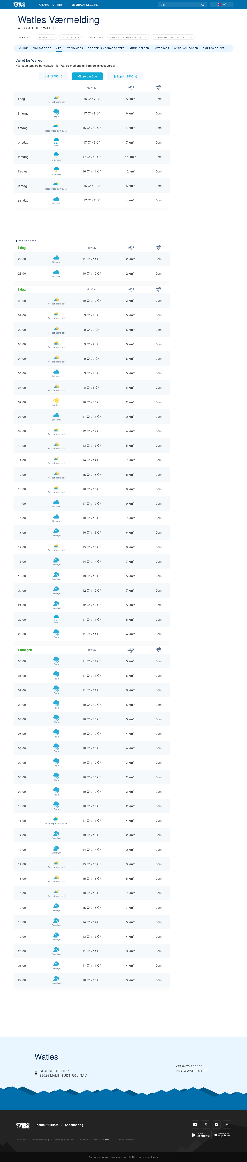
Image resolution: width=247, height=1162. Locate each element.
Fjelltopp (125, 76)
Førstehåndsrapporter (106, 48)
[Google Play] (201, 1135)
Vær (59, 48)
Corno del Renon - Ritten (173, 37)
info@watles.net (191, 1071)
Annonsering (74, 1125)
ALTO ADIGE (29, 28)
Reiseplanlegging (85, 4)
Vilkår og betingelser (64, 1139)
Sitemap (84, 1139)
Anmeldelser (139, 48)
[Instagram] (216, 1124)
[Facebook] (227, 1124)
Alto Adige (46, 37)
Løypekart (162, 48)
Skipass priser (214, 48)
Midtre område (87, 76)
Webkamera (75, 48)
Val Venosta (70, 37)
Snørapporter (50, 4)
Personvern (21, 1139)
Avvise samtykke (127, 1139)
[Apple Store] (222, 1135)
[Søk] (203, 4)
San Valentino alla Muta (128, 37)
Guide (23, 48)
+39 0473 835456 (188, 1066)
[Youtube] (195, 1124)
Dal (53, 76)
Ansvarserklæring (41, 1139)
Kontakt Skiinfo (47, 1125)
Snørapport (42, 48)
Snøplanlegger (186, 48)
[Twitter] (206, 1124)
